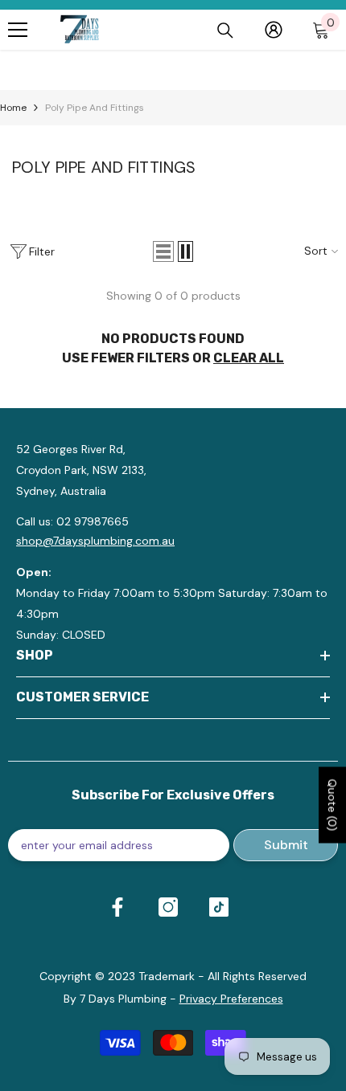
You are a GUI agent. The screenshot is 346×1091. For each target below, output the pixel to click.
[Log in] (273, 29)
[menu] (17, 29)
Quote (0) (332, 804)
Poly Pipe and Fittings (94, 107)
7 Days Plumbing (123, 998)
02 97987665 (92, 521)
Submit (286, 844)
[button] (163, 251)
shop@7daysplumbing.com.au (95, 540)
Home (13, 107)
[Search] (225, 30)
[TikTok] (219, 907)
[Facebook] (117, 907)
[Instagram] (168, 907)
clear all (248, 358)
